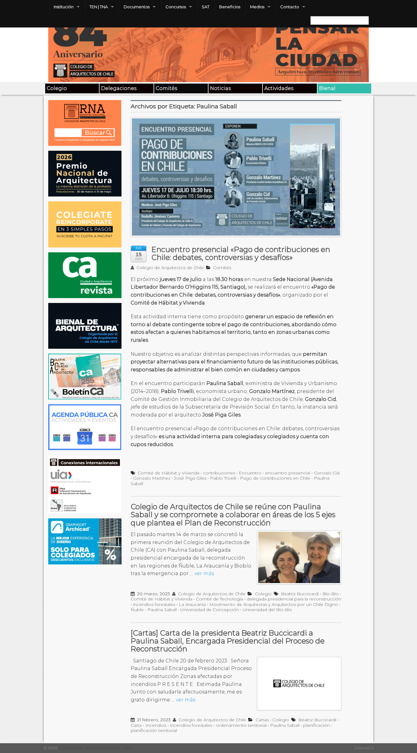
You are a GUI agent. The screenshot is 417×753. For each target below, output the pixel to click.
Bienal (327, 88)
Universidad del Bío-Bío (267, 609)
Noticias (220, 88)
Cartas (262, 719)
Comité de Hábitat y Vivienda (168, 473)
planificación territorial (154, 730)
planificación (316, 725)
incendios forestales (154, 604)
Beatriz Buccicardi (300, 593)
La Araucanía (192, 604)
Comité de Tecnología (219, 599)
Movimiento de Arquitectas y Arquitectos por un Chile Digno (273, 604)
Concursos (175, 6)
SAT (205, 6)
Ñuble (137, 609)
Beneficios (229, 6)
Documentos (137, 6)
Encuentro (250, 473)
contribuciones (219, 473)
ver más (204, 573)
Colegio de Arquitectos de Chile (169, 267)
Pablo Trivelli (223, 478)
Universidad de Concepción (209, 609)
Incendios (155, 725)
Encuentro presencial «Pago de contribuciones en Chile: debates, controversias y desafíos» (240, 253)
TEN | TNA (98, 6)
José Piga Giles (190, 478)
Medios (257, 6)
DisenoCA (363, 748)
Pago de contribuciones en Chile (275, 478)
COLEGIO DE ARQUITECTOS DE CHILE (95, 748)
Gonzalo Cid (326, 473)
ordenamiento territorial (241, 725)
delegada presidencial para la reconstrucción (294, 599)
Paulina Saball (162, 609)
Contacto (289, 6)
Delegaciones (118, 88)
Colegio (57, 88)
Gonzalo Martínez (151, 478)
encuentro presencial (287, 473)
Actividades (278, 88)
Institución (64, 6)
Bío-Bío (330, 593)
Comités (166, 88)
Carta (136, 725)
